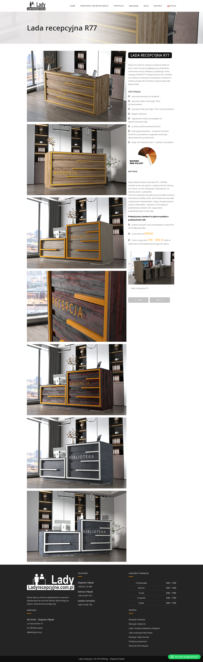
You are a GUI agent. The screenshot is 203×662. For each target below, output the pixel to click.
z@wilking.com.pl (34, 632)
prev (139, 300)
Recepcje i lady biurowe (139, 637)
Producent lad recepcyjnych (94, 6)
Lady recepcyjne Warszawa (140, 632)
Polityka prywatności (138, 641)
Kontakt (158, 6)
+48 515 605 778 (85, 604)
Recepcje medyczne (137, 624)
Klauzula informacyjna (138, 645)
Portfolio (119, 6)
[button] (184, 656)
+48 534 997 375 (85, 595)
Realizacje (134, 6)
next (159, 300)
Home (72, 6)
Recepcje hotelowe (137, 619)
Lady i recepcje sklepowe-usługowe (144, 628)
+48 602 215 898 (85, 586)
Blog (146, 6)
